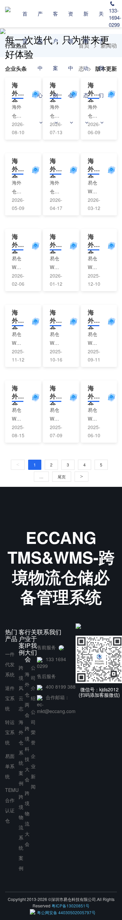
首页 (24, 27)
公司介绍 (33, 683)
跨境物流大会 (27, 818)
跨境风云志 (21, 688)
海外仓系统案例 (21, 752)
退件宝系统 (10, 698)
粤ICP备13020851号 (70, 905)
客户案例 (55, 54)
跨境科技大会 (27, 754)
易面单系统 (10, 766)
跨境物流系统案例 (21, 832)
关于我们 (101, 54)
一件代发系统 (10, 664)
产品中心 (40, 54)
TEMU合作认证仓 (12, 805)
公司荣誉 (33, 727)
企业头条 (16, 68)
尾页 (62, 476)
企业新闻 (33, 771)
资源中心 (70, 54)
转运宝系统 (10, 732)
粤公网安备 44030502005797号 (66, 912)
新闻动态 (85, 54)
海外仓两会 (27, 694)
